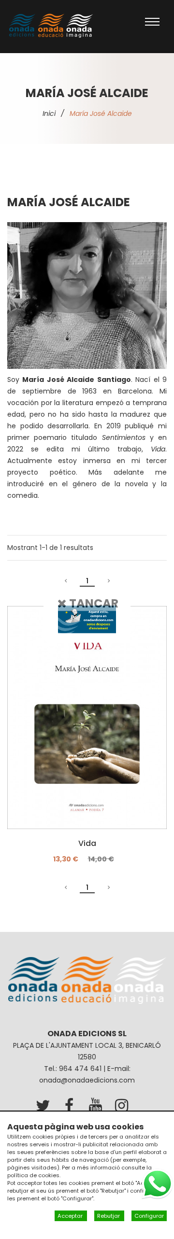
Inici (49, 113)
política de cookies (33, 1175)
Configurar (149, 1216)
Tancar (92, 603)
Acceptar (71, 1216)
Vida (87, 843)
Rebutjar (109, 1216)
